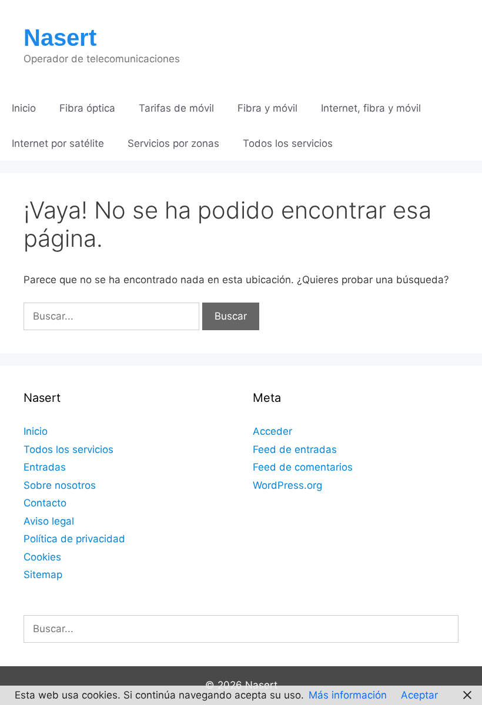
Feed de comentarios (303, 467)
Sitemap (43, 574)
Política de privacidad (74, 539)
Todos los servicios (288, 143)
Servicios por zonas (173, 143)
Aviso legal (49, 521)
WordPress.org (287, 485)
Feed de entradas (295, 449)
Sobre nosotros (60, 485)
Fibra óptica (87, 108)
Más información (348, 695)
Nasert (60, 38)
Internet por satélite (58, 143)
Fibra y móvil (267, 108)
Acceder (272, 431)
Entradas (45, 467)
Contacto (45, 503)
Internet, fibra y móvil (371, 108)
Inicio (24, 108)
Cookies (42, 557)
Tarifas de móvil (176, 108)
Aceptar (419, 695)
